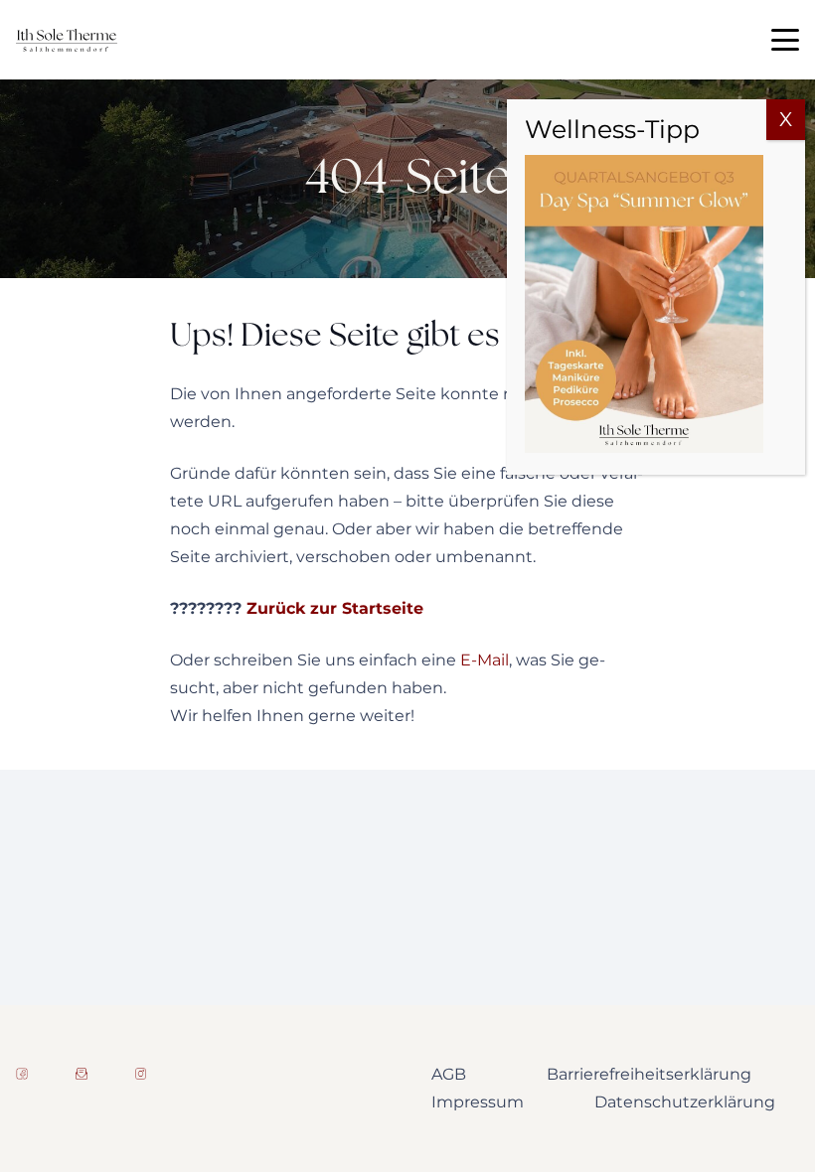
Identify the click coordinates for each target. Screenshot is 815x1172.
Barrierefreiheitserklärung (649, 1074)
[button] (785, 40)
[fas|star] (22, 1074)
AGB (448, 1074)
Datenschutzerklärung (684, 1102)
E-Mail (484, 660)
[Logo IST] (66, 40)
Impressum (477, 1102)
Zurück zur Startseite (334, 608)
